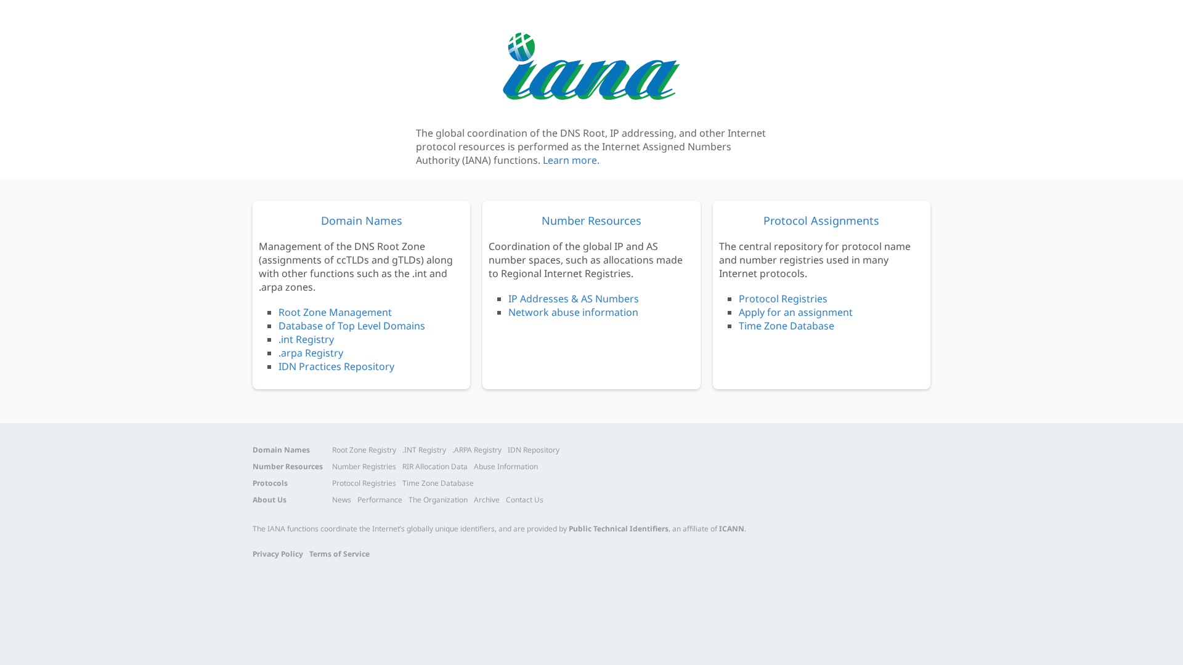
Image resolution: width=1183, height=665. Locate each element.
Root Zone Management (335, 312)
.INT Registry (424, 450)
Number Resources (591, 220)
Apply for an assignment (796, 312)
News (341, 499)
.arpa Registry (310, 353)
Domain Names (361, 220)
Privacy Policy (278, 554)
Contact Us (524, 499)
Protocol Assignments (821, 220)
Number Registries (364, 466)
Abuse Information (506, 466)
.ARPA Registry (477, 450)
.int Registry (306, 339)
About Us (270, 499)
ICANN (731, 528)
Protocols (270, 483)
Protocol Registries (783, 298)
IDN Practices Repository (336, 366)
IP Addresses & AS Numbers (573, 298)
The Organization (438, 499)
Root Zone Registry (364, 450)
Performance (379, 499)
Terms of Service (339, 554)
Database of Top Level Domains (351, 325)
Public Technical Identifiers (619, 528)
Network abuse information (573, 312)
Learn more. (571, 160)
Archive (487, 499)
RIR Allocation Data (435, 466)
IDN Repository (533, 450)
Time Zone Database (786, 325)
